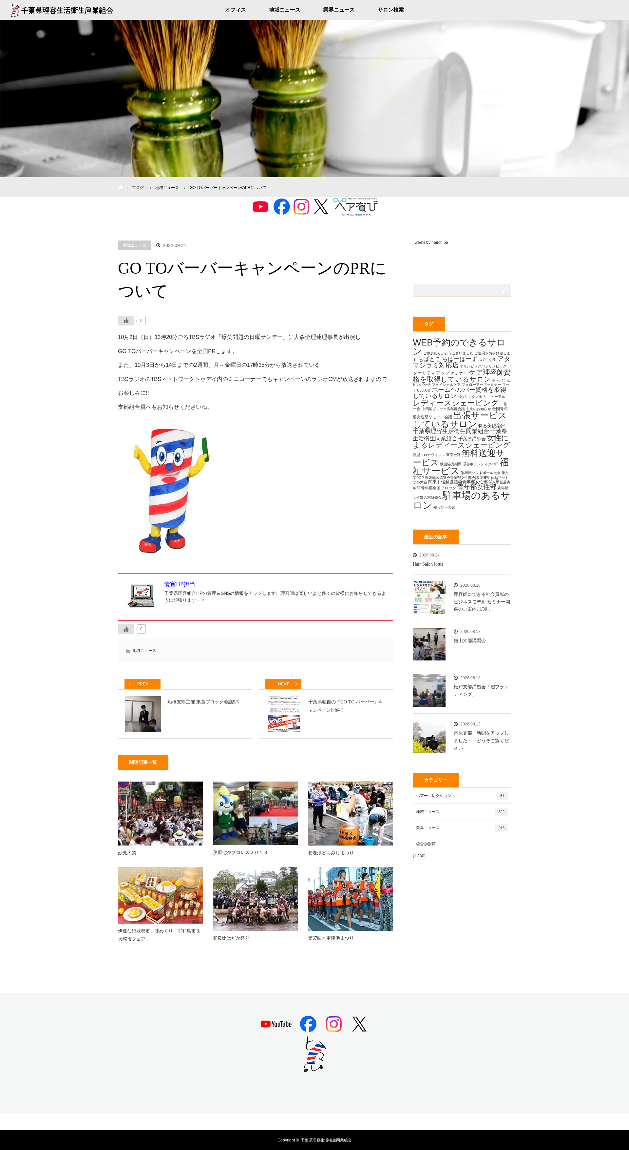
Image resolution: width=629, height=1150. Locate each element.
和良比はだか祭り (231, 938)
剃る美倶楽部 (491, 425)
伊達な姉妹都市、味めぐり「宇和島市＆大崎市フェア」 (159, 935)
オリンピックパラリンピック (483, 366)
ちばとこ (429, 358)
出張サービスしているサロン (460, 419)
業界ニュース (339, 9)
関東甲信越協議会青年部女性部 (458, 481)
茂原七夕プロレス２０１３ (240, 852)
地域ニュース (284, 9)
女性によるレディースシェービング (461, 441)
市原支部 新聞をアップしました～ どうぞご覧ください (481, 740)
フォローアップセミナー (481, 385)
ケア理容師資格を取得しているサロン (462, 375)
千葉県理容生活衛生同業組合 (451, 431)
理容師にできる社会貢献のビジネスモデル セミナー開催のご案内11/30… (482, 602)
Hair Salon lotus (428, 564)
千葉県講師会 (472, 438)
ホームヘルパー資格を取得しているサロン (459, 392)
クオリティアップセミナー (440, 373)
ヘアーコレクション (460, 795)
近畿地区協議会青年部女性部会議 (452, 478)
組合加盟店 (426, 844)
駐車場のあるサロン (461, 500)
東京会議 (453, 455)
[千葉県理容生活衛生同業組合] (314, 1069)
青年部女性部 (477, 487)
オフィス (235, 9)
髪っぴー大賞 (444, 507)
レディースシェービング (456, 403)
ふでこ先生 (487, 360)
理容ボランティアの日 (481, 464)
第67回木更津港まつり (331, 938)
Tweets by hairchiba (430, 242)
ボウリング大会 (470, 397)
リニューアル (494, 397)
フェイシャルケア (446, 385)
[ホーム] (120, 179)
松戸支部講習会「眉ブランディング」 (481, 690)
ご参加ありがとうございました (448, 353)
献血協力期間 (451, 464)
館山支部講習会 (470, 640)
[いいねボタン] (126, 320)
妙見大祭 (127, 852)
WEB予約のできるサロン (459, 347)
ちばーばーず (459, 358)
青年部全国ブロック (438, 488)
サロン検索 (391, 9)
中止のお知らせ (478, 409)
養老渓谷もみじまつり (331, 852)
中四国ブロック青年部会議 (443, 409)
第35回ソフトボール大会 (481, 473)
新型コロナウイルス (429, 455)
